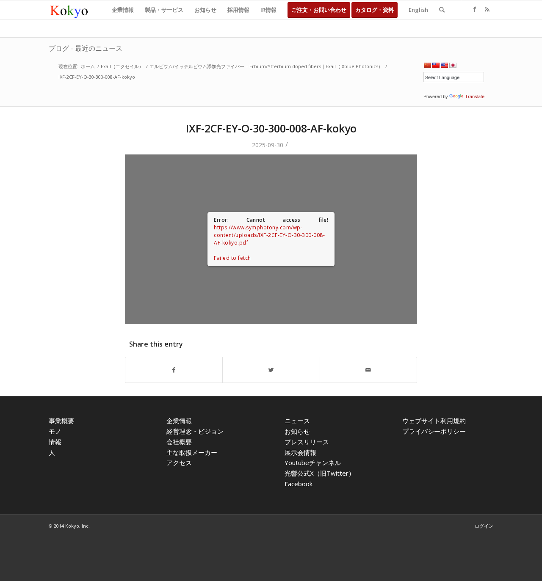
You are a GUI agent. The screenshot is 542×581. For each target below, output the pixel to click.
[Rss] (487, 9)
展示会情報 (300, 452)
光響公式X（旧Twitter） (320, 473)
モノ (55, 431)
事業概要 (61, 420)
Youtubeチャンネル (313, 462)
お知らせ (297, 431)
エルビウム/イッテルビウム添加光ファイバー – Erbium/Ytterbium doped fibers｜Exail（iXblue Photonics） (266, 66)
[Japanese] (452, 65)
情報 (55, 442)
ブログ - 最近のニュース (85, 48)
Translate (474, 96)
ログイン (484, 526)
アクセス (179, 462)
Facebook (298, 483)
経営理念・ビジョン (195, 431)
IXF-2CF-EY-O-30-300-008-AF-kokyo (271, 128)
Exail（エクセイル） (122, 66)
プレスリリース (307, 442)
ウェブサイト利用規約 (434, 420)
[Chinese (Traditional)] (436, 65)
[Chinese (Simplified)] (427, 65)
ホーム (88, 66)
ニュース (297, 420)
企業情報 (179, 420)
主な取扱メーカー (191, 452)
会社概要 (179, 442)
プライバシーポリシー (434, 431)
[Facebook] (474, 9)
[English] (444, 65)
